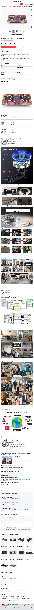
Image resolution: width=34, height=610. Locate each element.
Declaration (26, 607)
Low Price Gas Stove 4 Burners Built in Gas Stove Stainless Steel (21, 558)
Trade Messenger (15, 604)
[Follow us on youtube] (31, 604)
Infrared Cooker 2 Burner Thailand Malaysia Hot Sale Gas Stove (12, 545)
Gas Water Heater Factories (20, 596)
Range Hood (8, 479)
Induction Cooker (21, 479)
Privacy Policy (30, 607)
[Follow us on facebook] (27, 604)
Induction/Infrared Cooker (20, 580)
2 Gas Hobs (29, 598)
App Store (3, 604)
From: (5, 517)
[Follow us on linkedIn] (24, 605)
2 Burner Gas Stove (12, 598)
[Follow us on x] (28, 604)
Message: (4, 522)
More (1, 602)
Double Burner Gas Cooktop (28, 6)
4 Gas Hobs (18, 598)
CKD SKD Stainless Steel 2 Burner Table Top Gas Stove (12, 558)
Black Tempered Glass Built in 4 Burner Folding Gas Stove (4, 558)
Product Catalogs (13, 578)
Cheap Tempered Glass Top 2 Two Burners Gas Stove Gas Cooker (12, 571)
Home (2, 6)
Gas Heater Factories (4, 596)
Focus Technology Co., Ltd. (11, 607)
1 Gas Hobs (3, 600)
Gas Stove (11, 479)
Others (18, 581)
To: (5, 519)
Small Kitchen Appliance (4, 581)
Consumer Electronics (6, 6)
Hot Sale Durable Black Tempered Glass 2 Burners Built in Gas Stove (21, 545)
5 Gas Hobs (23, 598)
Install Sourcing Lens (5, 605)
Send (7, 529)
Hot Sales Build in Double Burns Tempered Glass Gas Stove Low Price (4, 545)
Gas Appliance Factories (5, 598)
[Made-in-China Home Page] (17, 1)
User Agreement (22, 607)
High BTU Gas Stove (13, 592)
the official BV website (21, 453)
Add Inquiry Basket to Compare (17, 34)
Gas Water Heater (15, 479)
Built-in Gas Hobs (11, 580)
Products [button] (9, 3)
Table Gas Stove (3, 580)
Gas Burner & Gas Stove (20, 6)
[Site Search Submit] (21, 4)
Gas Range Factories (12, 596)
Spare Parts (10, 581)
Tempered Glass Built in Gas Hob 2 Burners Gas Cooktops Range (29, 545)
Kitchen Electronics (13, 6)
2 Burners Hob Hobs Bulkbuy (11, 600)
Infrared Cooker (26, 479)
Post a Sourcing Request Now (25, 529)
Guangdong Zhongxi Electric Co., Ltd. (8, 40)
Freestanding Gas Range (5, 592)
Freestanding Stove (5, 480)
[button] (1, 1)
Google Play (8, 604)
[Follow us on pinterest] (32, 604)
